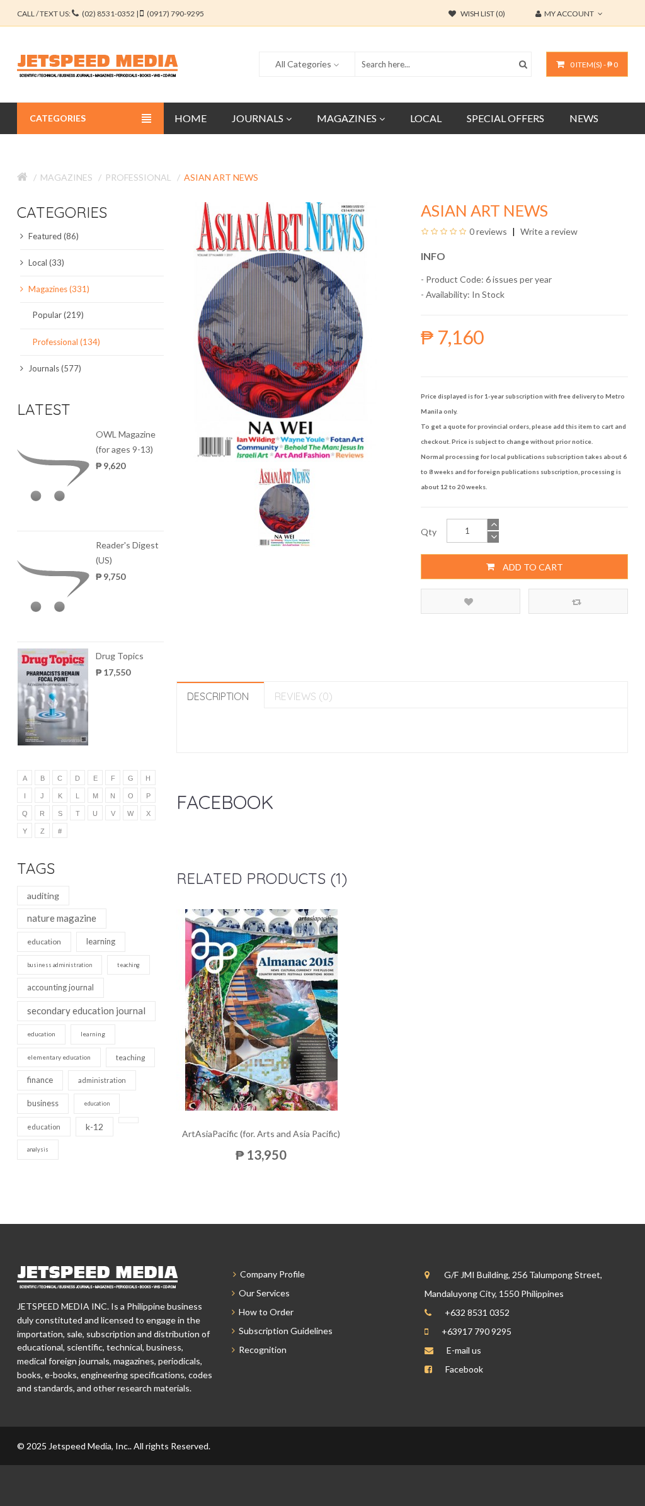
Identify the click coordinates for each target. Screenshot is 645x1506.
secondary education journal (86, 1010)
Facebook (464, 1369)
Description (218, 696)
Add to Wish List (470, 601)
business (43, 1103)
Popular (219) (58, 315)
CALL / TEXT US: (110, 13)
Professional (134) (66, 342)
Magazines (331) (57, 289)
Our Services (262, 1293)
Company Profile (270, 1274)
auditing (43, 895)
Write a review (548, 231)
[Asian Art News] (286, 506)
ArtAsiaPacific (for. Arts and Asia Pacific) (261, 1133)
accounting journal (60, 987)
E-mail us (464, 1350)
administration (102, 1080)
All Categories (303, 64)
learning (100, 941)
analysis (38, 1149)
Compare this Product (578, 601)
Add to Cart (532, 567)
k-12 (94, 1126)
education (44, 941)
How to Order (264, 1311)
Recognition (261, 1349)
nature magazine (61, 918)
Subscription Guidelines (284, 1330)
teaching (128, 964)
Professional (138, 177)
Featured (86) (52, 236)
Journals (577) (53, 368)
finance (40, 1080)
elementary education (59, 1057)
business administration (59, 964)
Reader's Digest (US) (127, 552)
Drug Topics (120, 655)
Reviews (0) (304, 696)
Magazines (66, 177)
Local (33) (45, 263)
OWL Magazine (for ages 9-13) (126, 442)
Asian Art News (221, 177)
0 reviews (488, 231)
